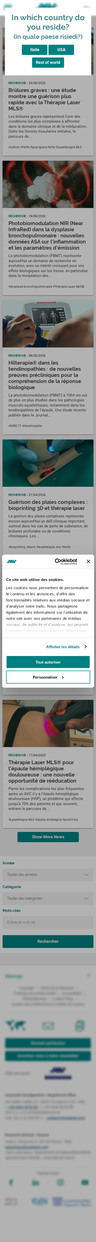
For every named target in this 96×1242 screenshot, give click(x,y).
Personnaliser (45, 677)
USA (61, 49)
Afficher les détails (63, 646)
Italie (34, 49)
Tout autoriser (48, 662)
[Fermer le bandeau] (88, 561)
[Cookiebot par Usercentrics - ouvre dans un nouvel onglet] (57, 561)
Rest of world (48, 62)
